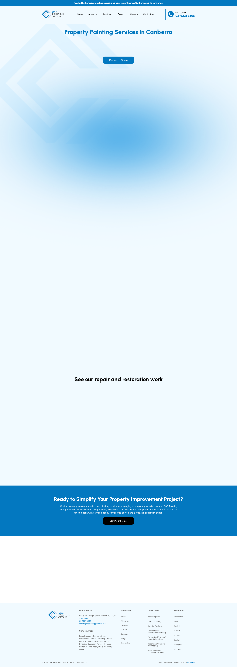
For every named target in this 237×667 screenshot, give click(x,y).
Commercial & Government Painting (157, 632)
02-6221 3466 (185, 15)
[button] (107, 14)
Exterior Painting (155, 626)
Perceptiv (191, 662)
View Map (83, 618)
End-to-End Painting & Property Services (157, 638)
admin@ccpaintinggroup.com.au (93, 624)
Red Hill (177, 626)
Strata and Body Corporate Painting (155, 651)
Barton (177, 640)
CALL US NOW (180, 13)
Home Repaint (154, 617)
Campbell (178, 645)
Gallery (122, 14)
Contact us (149, 14)
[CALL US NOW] (171, 14)
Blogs (123, 638)
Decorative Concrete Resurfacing (156, 645)
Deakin (177, 621)
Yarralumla (178, 617)
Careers (135, 14)
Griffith (177, 631)
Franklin (177, 649)
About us (92, 14)
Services (106, 14)
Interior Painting (154, 621)
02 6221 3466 (85, 621)
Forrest (177, 635)
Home (79, 14)
